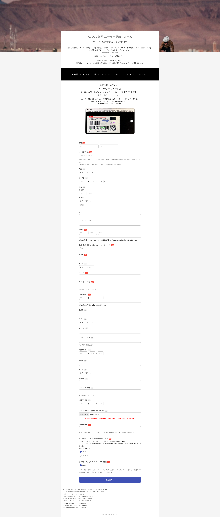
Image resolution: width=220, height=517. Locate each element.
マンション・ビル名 (85, 220)
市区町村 (82, 205)
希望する (85, 465)
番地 (80, 213)
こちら (109, 56)
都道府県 (82, 197)
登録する (85, 452)
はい (83, 248)
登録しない (85, 456)
